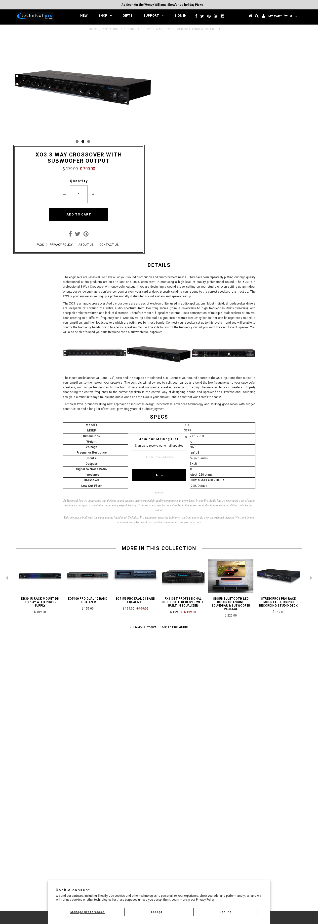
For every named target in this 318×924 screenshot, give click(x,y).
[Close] (186, 437)
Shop (102, 15)
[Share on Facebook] (70, 235)
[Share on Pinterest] (86, 235)
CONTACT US (109, 244)
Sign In (180, 15)
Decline (225, 912)
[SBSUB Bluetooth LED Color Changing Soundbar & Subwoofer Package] (230, 592)
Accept (156, 912)
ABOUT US (86, 244)
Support (151, 15)
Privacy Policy (205, 899)
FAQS (40, 244)
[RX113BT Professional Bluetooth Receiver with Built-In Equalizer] (183, 592)
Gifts (127, 15)
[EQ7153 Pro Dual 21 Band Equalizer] (135, 592)
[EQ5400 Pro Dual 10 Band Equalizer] (87, 592)
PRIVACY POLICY (61, 244)
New (83, 15)
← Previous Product (143, 627)
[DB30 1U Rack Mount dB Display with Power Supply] (40, 592)
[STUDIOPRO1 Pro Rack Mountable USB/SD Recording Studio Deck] (278, 592)
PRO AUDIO (111, 29)
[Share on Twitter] (77, 235)
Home (93, 29)
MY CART (280, 16)
